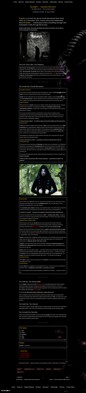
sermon (54, 73)
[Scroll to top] (81, 385)
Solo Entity (21, 372)
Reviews (38, 2)
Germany (49, 369)
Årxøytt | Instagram (25, 355)
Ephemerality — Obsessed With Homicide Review (28, 378)
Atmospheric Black (30, 369)
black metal (40, 284)
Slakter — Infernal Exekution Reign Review (60, 378)
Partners (60, 2)
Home (15, 2)
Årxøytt (20, 369)
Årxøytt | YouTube (24, 357)
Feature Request (30, 2)
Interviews (45, 2)
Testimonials (53, 2)
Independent (57, 369)
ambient (36, 289)
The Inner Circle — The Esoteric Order (43, 9)
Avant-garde (40, 369)
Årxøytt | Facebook (24, 353)
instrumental (36, 226)
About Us (21, 2)
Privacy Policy (69, 2)
